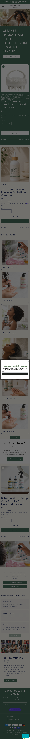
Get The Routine (15, 373)
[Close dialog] (28, 361)
